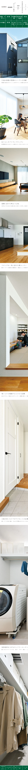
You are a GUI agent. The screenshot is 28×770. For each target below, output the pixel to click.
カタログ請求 (8, 768)
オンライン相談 (20, 768)
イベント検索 (25, 768)
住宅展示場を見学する (3, 767)
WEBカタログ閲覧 (14, 767)
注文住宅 (10, 7)
